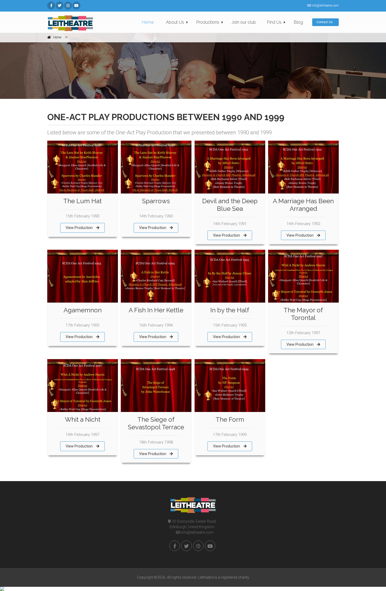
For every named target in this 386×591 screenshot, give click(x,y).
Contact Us (324, 22)
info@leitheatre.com (197, 532)
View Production (79, 228)
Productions (207, 22)
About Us (175, 22)
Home (148, 22)
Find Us (274, 22)
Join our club (244, 22)
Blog (298, 22)
